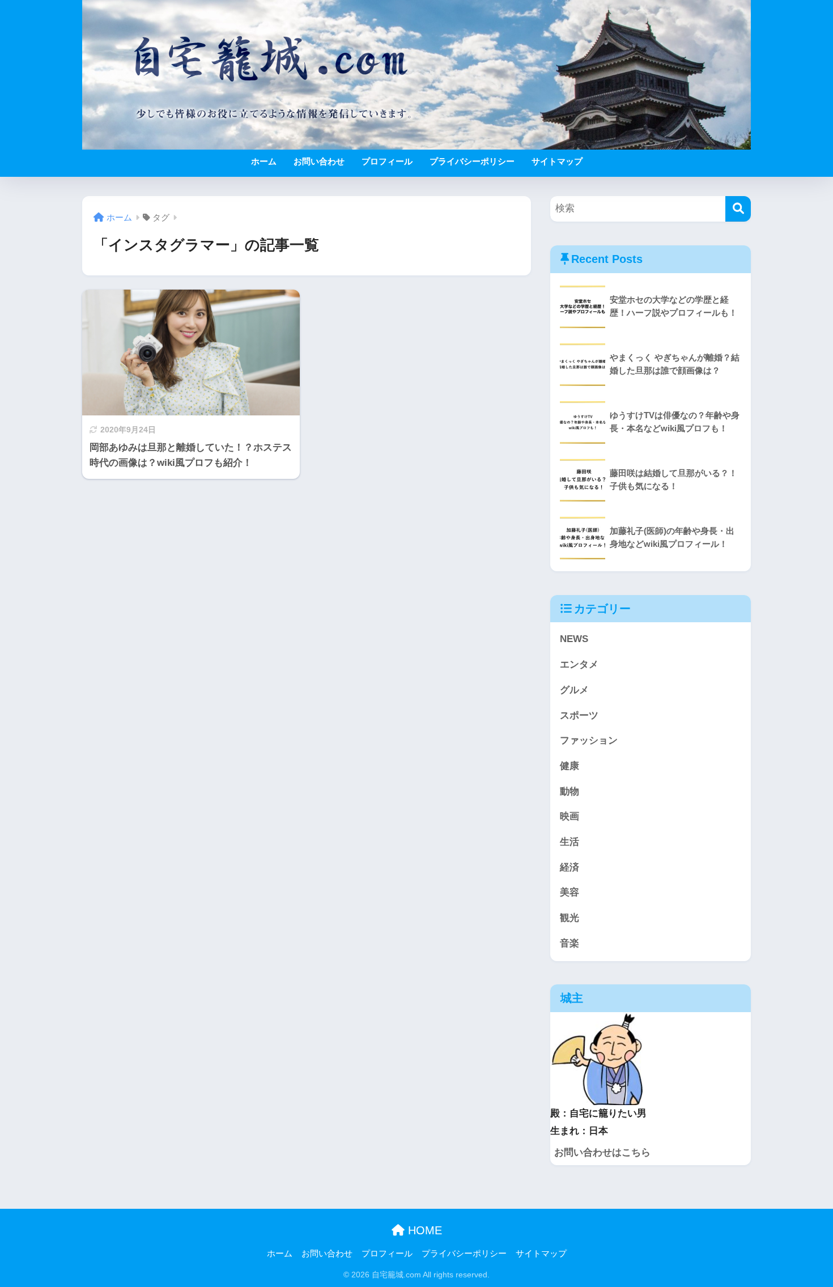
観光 (569, 917)
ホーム (264, 161)
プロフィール (387, 161)
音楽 (569, 943)
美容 (569, 892)
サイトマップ (557, 161)
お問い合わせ (319, 161)
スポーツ (579, 715)
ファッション (589, 740)
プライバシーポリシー (472, 161)
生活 (569, 841)
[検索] (738, 209)
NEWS (574, 639)
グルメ (574, 690)
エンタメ (579, 664)
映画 (569, 816)
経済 (569, 867)
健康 (569, 766)
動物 (569, 791)
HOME (423, 1230)
